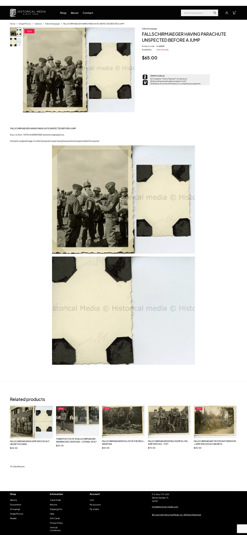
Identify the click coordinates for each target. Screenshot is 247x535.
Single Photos (25, 24)
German (38, 24)
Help (12, 3)
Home (12, 24)
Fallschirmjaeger (52, 24)
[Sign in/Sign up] (227, 13)
